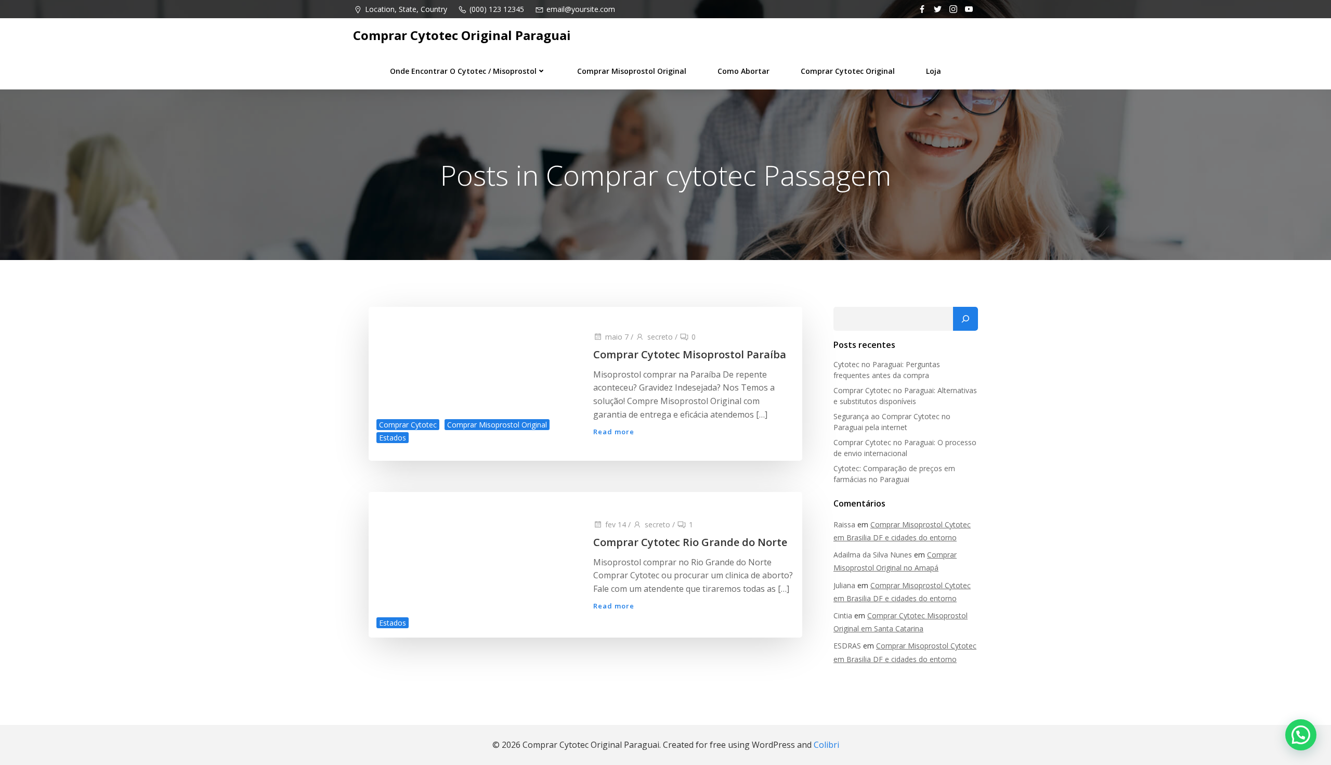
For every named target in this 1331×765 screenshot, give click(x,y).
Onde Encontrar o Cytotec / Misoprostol (463, 71)
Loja (933, 71)
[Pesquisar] (965, 319)
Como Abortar (743, 71)
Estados (392, 438)
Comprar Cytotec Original (848, 71)
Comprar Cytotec (408, 425)
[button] (1300, 734)
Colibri (826, 744)
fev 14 (615, 524)
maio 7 (617, 337)
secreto (660, 337)
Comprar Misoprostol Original (631, 71)
